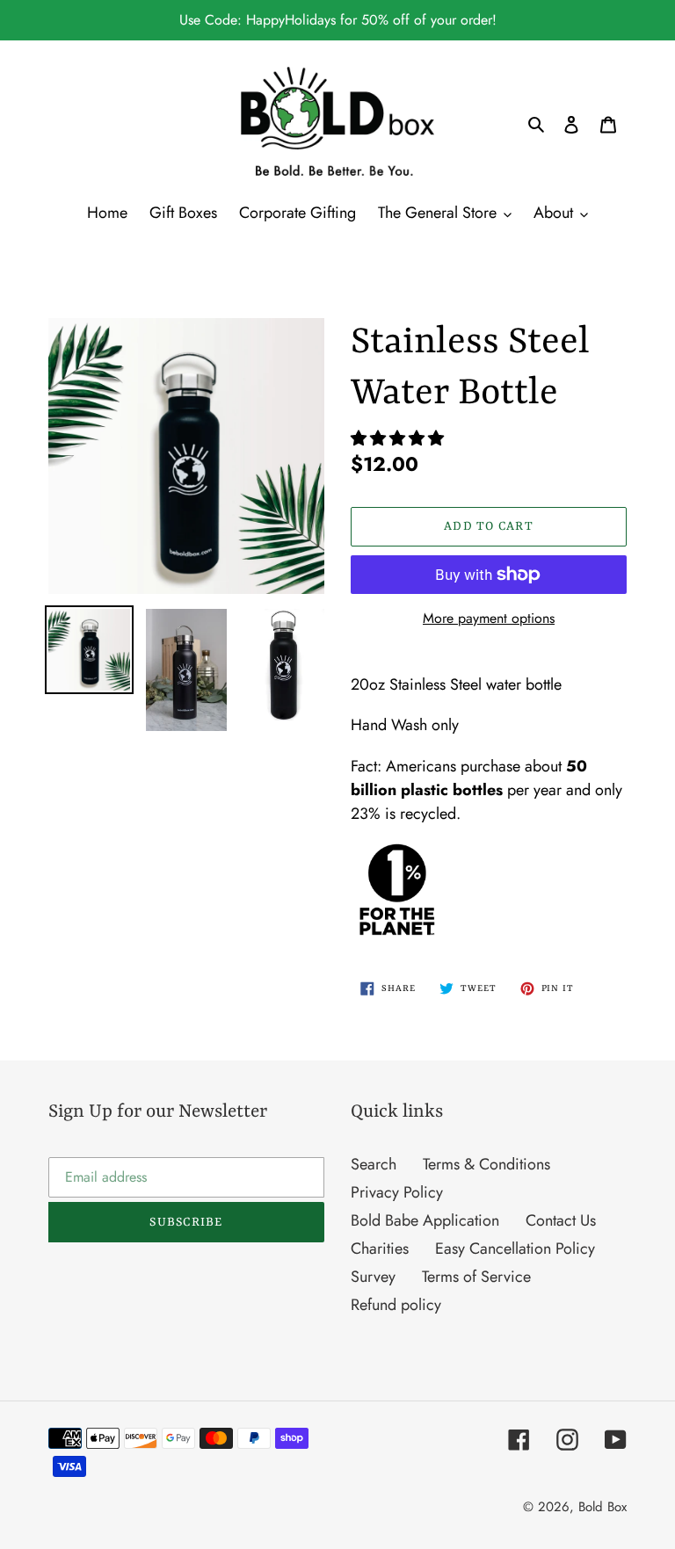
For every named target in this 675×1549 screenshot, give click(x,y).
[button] (399, 438)
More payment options (489, 618)
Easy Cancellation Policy (515, 1248)
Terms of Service (476, 1276)
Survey (373, 1276)
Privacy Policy (397, 1192)
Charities (380, 1248)
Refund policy (396, 1304)
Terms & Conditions (486, 1164)
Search (373, 1164)
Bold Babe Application (425, 1220)
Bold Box (602, 1506)
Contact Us (561, 1220)
